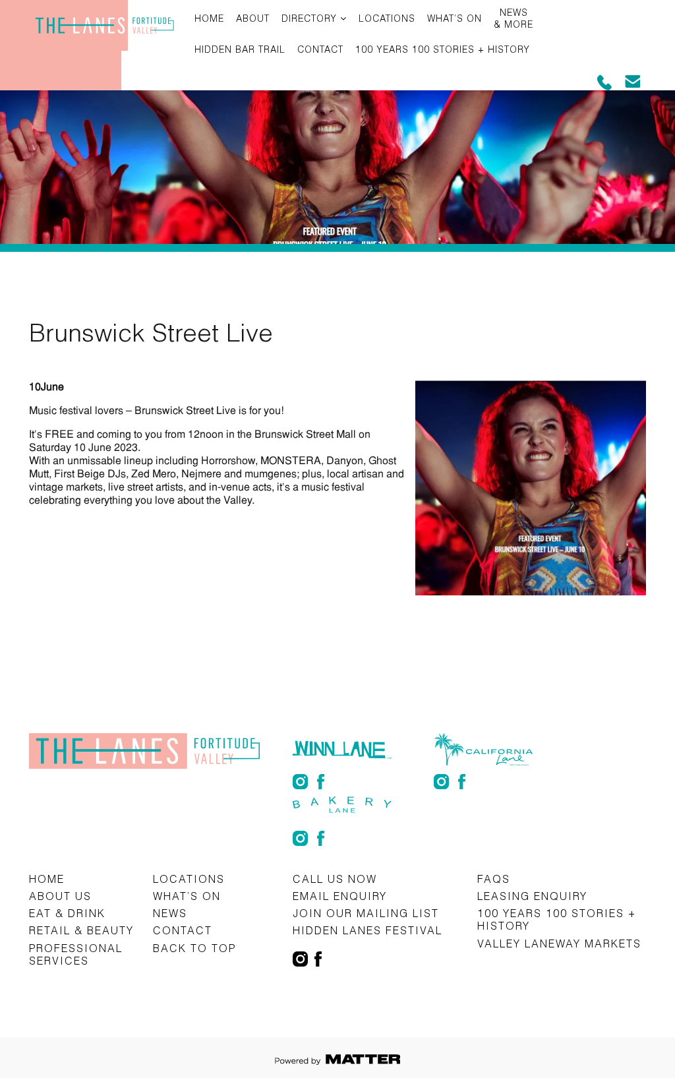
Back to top (194, 948)
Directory (309, 18)
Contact (320, 49)
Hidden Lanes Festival (367, 930)
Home (209, 18)
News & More (513, 18)
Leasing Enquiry (532, 895)
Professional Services (76, 954)
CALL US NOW (335, 878)
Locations (387, 18)
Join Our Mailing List (366, 913)
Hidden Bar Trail (239, 49)
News (170, 913)
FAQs (493, 878)
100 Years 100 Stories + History (442, 49)
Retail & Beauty (81, 930)
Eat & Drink (67, 913)
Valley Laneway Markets (559, 943)
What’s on (454, 18)
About (253, 18)
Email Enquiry (340, 895)
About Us (60, 895)
